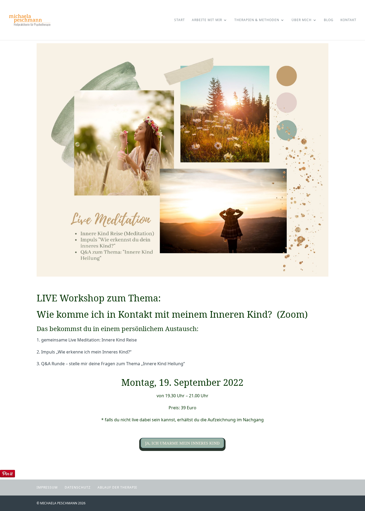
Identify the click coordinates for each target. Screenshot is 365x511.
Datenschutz (78, 487)
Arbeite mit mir (207, 20)
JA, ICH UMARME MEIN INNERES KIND (182, 443)
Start (179, 20)
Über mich (302, 20)
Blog (328, 20)
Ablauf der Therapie (117, 487)
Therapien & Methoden (256, 20)
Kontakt (348, 20)
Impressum (47, 487)
